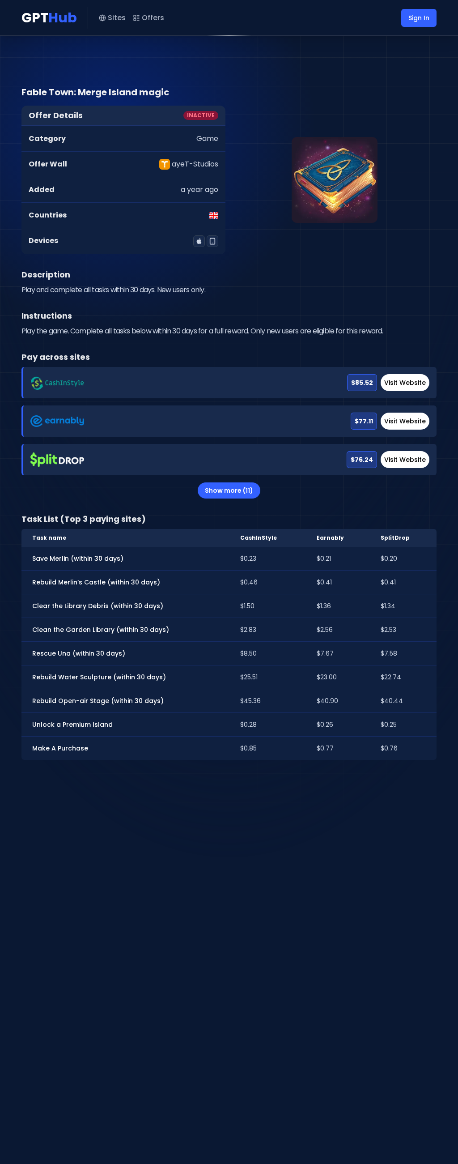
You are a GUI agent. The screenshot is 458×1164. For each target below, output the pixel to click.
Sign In (418, 17)
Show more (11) (229, 490)
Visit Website (405, 382)
